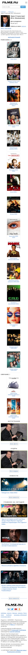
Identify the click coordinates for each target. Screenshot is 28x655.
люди (2, 615)
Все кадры (14, 471)
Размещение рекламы (14, 652)
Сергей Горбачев (14, 631)
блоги (25, 613)
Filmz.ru (12, 624)
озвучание (8, 28)
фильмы (14, 613)
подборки (9, 615)
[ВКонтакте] (8, 609)
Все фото (14, 444)
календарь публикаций (20, 615)
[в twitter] (12, 609)
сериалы (20, 613)
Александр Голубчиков (19, 630)
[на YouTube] (15, 609)
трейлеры (3, 613)
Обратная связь (21, 650)
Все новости (14, 497)
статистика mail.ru (6, 616)
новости (9, 613)
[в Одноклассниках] (19, 609)
